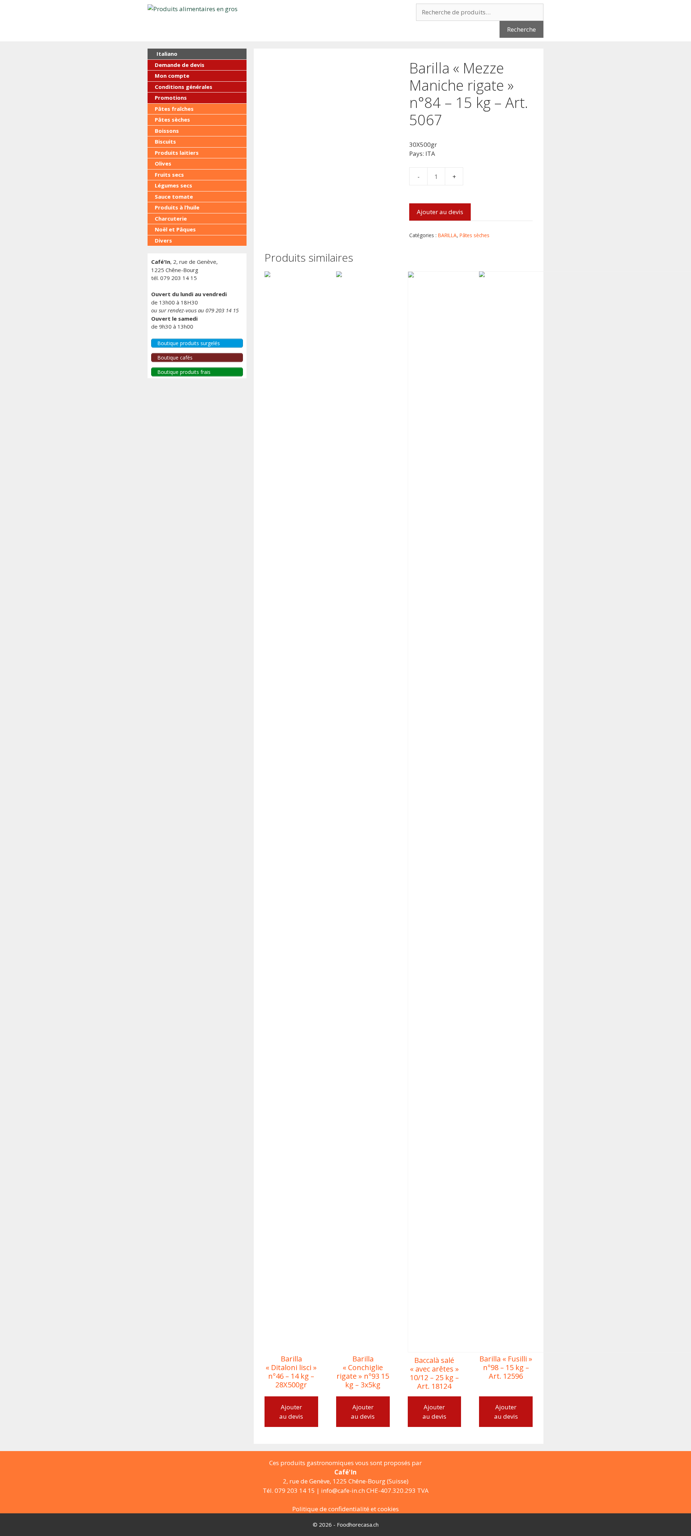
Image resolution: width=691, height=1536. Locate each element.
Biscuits (165, 141)
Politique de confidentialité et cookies (345, 1509)
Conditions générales (183, 86)
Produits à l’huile (177, 207)
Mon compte (172, 75)
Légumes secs (173, 185)
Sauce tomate (174, 196)
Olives (163, 163)
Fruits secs (169, 174)
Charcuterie (171, 218)
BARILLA (447, 235)
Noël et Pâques (175, 229)
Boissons (167, 130)
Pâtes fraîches (174, 108)
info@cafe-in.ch (343, 1490)
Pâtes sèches (474, 235)
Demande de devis (179, 64)
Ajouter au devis (440, 212)
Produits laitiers (177, 152)
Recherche (521, 29)
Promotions (171, 97)
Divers (163, 240)
